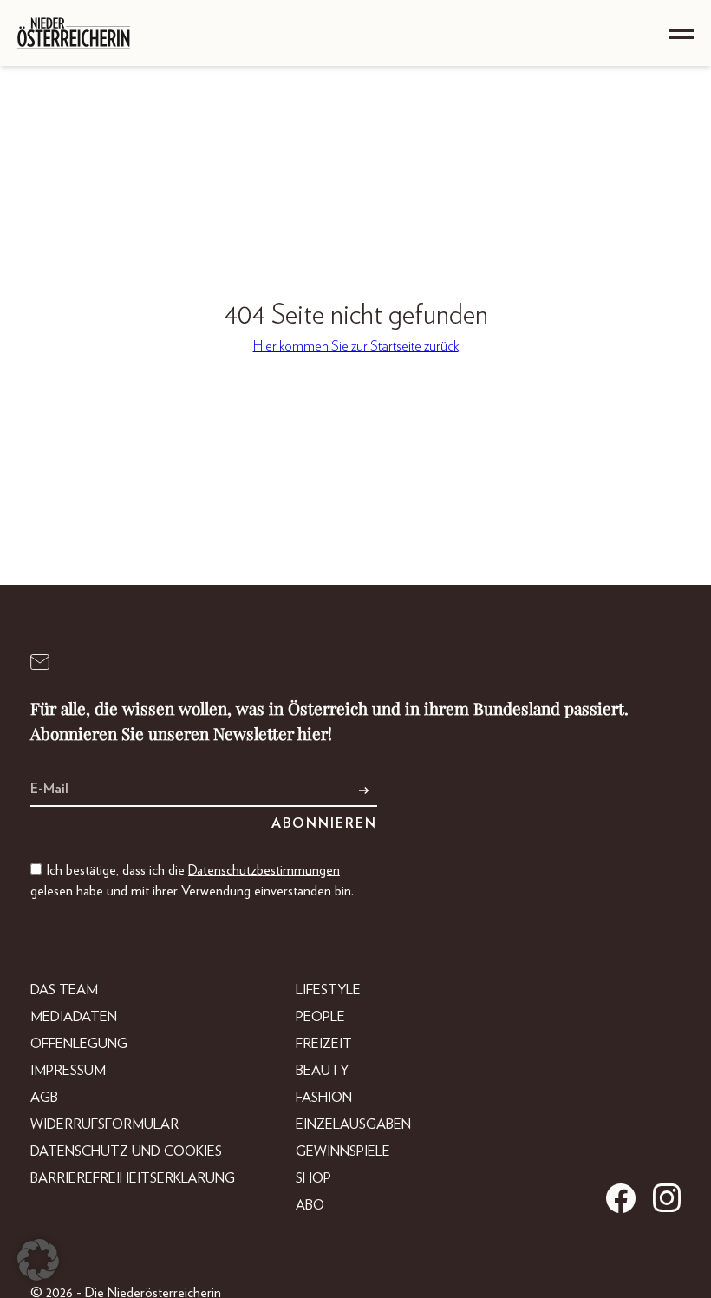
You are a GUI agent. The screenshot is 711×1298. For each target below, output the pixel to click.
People (320, 1017)
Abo (310, 1205)
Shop (313, 1178)
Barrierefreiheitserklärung (132, 1178)
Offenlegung (78, 1044)
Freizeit (324, 1044)
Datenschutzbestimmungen (264, 870)
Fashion (324, 1098)
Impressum (68, 1071)
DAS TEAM (64, 990)
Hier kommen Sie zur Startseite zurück (356, 346)
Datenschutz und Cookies (126, 1151)
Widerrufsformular (104, 1124)
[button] (38, 1260)
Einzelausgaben (353, 1124)
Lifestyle (328, 990)
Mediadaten (73, 1017)
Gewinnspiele (343, 1151)
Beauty (322, 1071)
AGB (44, 1098)
